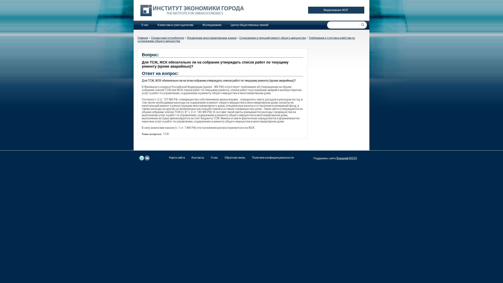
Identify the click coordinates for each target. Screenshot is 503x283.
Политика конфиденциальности (273, 157)
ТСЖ (166, 134)
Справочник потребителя (167, 38)
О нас (144, 25)
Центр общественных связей (249, 25)
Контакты (198, 157)
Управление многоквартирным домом (211, 38)
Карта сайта (177, 157)
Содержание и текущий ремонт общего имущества (272, 38)
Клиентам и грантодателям (175, 25)
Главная (143, 38)
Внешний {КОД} (347, 158)
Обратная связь (235, 157)
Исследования (212, 25)
